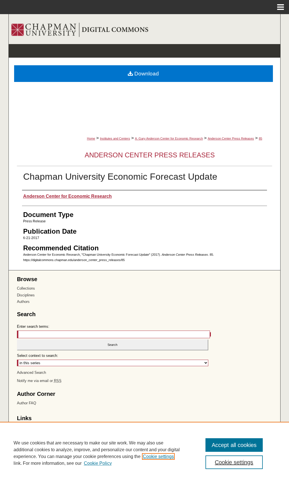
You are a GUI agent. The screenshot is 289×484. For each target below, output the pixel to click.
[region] (144, 453)
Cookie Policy (98, 463)
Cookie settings (158, 456)
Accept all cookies (234, 445)
